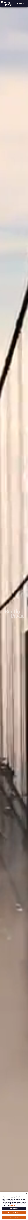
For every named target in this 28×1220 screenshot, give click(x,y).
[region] (14, 1206)
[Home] (7, 3)
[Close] (26, 1194)
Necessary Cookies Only (14, 1212)
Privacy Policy (12, 1205)
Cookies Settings (14, 1208)
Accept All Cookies (14, 1217)
